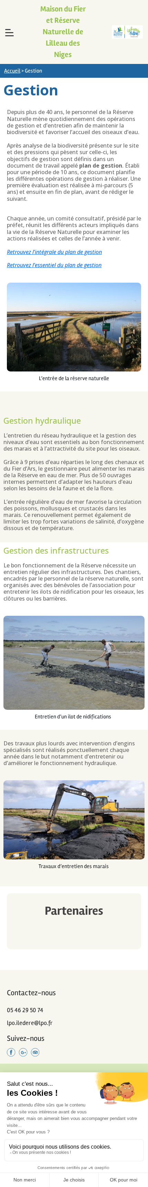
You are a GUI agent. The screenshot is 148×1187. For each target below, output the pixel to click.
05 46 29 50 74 (25, 1010)
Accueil (12, 70)
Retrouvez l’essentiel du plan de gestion (54, 265)
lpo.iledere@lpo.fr (30, 1023)
